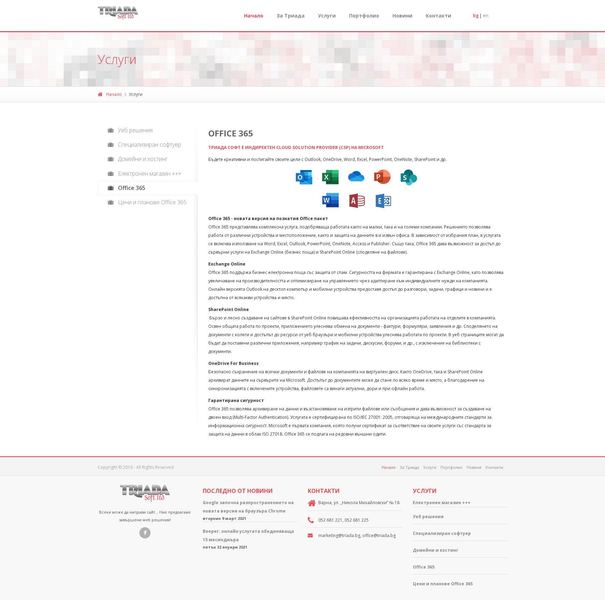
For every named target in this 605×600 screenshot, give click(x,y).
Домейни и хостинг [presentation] (142, 159)
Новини (402, 15)
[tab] (147, 130)
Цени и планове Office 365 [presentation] (152, 202)
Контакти (438, 15)
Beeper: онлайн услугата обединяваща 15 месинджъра (248, 535)
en (485, 15)
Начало (253, 15)
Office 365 (423, 567)
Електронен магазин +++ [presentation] (149, 173)
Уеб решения (428, 517)
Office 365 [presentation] (131, 188)
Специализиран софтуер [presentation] (149, 144)
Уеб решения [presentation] (135, 130)
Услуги (429, 467)
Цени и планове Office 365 (443, 584)
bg (475, 15)
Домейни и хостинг (435, 550)
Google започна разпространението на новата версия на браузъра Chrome (248, 507)
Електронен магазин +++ (442, 503)
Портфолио (364, 15)
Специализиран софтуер (442, 533)
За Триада (291, 15)
